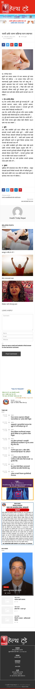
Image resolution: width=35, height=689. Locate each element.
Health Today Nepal (17, 218)
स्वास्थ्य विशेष (17, 616)
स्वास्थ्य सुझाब (24, 36)
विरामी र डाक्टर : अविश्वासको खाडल (22, 619)
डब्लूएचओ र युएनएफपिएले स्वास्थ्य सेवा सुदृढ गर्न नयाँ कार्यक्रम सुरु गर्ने (21, 425)
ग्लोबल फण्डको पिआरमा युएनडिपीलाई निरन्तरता (21, 474)
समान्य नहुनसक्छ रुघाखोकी (12, 590)
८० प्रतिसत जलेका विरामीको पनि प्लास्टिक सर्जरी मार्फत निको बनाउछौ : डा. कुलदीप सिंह (22, 459)
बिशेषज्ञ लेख (6, 587)
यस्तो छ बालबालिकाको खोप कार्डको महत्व (11, 197)
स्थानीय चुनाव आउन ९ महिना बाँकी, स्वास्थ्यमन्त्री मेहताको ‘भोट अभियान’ (20, 451)
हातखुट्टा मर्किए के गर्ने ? (8, 252)
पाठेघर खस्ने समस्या (20, 599)
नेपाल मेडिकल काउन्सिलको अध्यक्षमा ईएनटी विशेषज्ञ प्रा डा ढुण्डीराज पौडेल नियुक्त (21, 433)
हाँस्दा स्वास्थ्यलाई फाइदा (8, 278)
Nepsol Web (25, 686)
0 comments (8, 38)
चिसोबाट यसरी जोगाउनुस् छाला (9, 304)
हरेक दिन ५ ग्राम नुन (20, 609)
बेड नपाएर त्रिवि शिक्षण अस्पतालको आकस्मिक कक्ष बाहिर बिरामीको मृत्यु (20, 467)
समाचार (12, 415)
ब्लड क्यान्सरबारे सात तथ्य (27, 201)
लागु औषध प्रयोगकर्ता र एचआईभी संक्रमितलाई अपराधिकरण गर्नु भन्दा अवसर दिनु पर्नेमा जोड (22, 442)
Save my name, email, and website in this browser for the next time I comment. (16, 346)
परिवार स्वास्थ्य (17, 597)
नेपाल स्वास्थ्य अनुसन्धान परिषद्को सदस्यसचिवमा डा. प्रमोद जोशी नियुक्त (21, 418)
